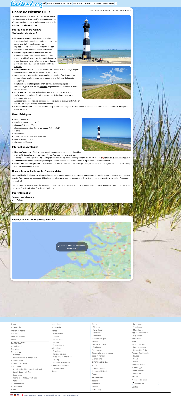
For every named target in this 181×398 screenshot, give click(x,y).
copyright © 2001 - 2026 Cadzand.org (66, 395)
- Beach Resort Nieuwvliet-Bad (24, 358)
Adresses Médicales (100, 371)
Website (20, 200)
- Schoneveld (16, 375)
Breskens (18, 67)
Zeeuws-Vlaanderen (140, 333)
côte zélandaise (30, 25)
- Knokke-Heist (138, 365)
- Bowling (55, 360)
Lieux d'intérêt (57, 334)
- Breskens (136, 338)
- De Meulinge (17, 360)
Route (94, 365)
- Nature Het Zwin (139, 350)
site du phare (45, 155)
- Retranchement (139, 347)
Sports (94, 324)
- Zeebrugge (137, 367)
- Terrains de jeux (58, 354)
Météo (111, 3)
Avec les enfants (18, 337)
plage (16, 61)
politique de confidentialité (46, 395)
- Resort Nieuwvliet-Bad (21, 372)
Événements (87, 3)
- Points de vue (57, 345)
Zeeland (95, 381)
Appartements (17, 346)
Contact (135, 387)
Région (104, 3)
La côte (135, 362)
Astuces (14, 334)
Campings (15, 349)
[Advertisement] (152, 64)
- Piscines (96, 327)
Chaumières (16, 352)
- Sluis (134, 341)
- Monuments (57, 339)
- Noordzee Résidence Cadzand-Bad (26, 369)
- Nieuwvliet (137, 336)
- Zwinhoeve (16, 386)
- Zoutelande (137, 324)
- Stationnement (98, 368)
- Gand (135, 359)
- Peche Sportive (99, 344)
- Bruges (135, 356)
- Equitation (96, 347)
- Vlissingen (137, 327)
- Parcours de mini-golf (61, 362)
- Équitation (96, 336)
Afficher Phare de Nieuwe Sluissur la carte (73, 246)
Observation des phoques (102, 353)
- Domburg (96, 389)
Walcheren (96, 384)
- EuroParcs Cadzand (20, 363)
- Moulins (55, 342)
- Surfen (95, 341)
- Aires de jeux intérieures (61, 357)
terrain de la (117, 158)
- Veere (95, 386)
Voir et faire (77, 3)
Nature (54, 371)
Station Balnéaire (18, 331)
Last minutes (56, 324)
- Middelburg (137, 330)
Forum (94, 374)
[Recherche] (116, 3)
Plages (69, 3)
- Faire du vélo (98, 330)
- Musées (55, 337)
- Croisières (56, 351)
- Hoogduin (16, 366)
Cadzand (50, 3)
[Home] (44, 3)
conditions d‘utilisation (30, 395)
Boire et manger (98, 356)
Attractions (56, 348)
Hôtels (14, 389)
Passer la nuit (60, 3)
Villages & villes (57, 368)
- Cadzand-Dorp (139, 344)
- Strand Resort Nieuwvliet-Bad (24, 378)
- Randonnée (97, 333)
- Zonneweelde (17, 384)
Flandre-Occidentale (140, 353)
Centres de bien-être (59, 365)
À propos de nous (139, 380)
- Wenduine (136, 373)
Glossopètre (97, 350)
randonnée (47, 55)
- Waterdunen (16, 381)
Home (13, 324)
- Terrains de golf (99, 338)
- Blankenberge (138, 370)
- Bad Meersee (17, 355)
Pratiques (97, 3)
